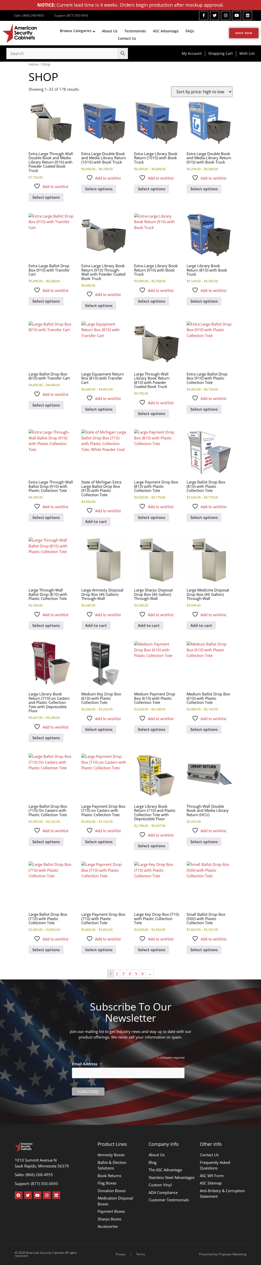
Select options (46, 197)
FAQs (190, 31)
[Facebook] (18, 1195)
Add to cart (96, 521)
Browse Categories (76, 30)
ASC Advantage (166, 31)
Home (33, 64)
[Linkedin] (247, 15)
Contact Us (127, 38)
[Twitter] (214, 15)
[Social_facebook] (203, 15)
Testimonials (135, 31)
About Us (110, 31)
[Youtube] (236, 15)
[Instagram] (225, 15)
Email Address (87, 1063)
